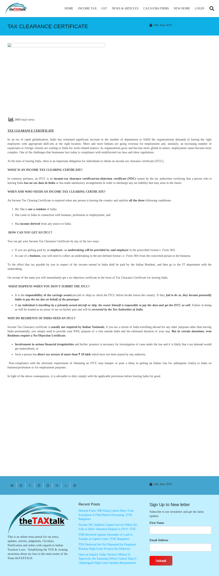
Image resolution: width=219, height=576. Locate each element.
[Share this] (20, 486)
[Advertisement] (163, 81)
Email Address (158, 540)
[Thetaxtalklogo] (16, 9)
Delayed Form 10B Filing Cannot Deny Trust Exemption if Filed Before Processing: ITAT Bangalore (106, 515)
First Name (156, 522)
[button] (98, 8)
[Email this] (11, 486)
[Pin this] (47, 486)
